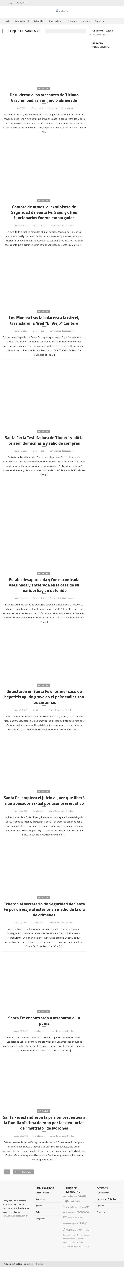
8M (65, 1217)
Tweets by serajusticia (99, 34)
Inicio (7, 21)
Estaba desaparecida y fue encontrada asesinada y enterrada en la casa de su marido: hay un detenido (44, 585)
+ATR (87, 1207)
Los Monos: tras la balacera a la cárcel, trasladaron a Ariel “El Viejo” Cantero (44, 320)
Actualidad (39, 21)
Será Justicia (37, 108)
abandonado (68, 1246)
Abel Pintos (80, 1207)
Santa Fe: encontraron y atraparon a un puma (44, 1020)
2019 (78, 1230)
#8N (65, 1212)
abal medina (68, 1196)
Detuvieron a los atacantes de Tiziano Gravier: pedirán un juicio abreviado (44, 97)
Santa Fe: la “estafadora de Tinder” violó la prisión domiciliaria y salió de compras (44, 440)
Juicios (39, 1205)
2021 (85, 1196)
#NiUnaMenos (73, 1217)
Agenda (86, 21)
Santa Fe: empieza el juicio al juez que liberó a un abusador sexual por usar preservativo (44, 800)
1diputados (71, 1212)
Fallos (38, 1212)
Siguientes (26, 1172)
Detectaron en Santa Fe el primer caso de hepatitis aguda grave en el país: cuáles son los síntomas (44, 697)
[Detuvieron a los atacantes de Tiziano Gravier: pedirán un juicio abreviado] (44, 60)
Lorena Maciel (22, 21)
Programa (72, 21)
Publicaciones (55, 21)
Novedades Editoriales (107, 1199)
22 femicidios (79, 1246)
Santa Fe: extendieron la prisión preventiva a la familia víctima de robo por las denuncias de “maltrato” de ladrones (44, 1122)
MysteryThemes (36, 1263)
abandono (83, 1212)
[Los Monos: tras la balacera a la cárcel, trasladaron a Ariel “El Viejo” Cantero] (44, 280)
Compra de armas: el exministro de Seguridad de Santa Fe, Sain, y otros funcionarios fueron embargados (44, 212)
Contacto (99, 21)
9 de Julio (85, 1230)
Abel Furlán (78, 1196)
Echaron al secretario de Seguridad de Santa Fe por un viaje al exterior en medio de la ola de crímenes (44, 909)
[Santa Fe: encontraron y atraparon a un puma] (44, 980)
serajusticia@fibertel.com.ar (15, 1215)
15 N (87, 1246)
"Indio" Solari (78, 1242)
